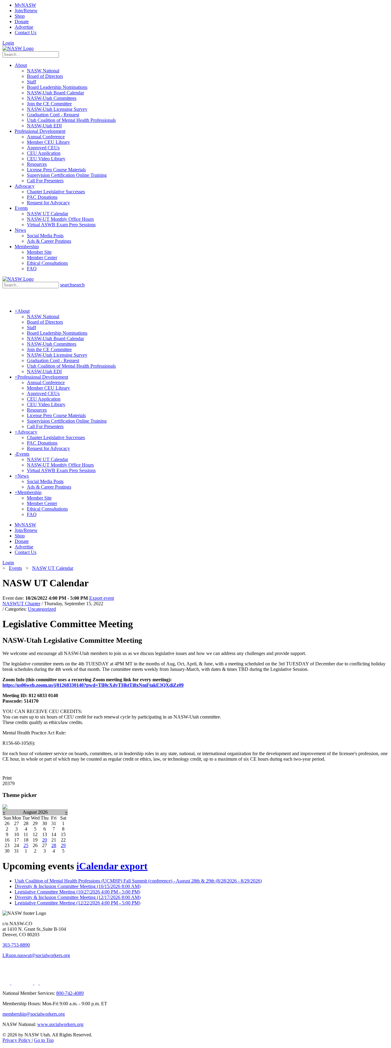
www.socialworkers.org (60, 1024)
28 (53, 845)
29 (63, 845)
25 (26, 845)
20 (44, 839)
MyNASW (25, 5)
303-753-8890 (16, 945)
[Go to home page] (18, 48)
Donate (22, 21)
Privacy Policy (17, 1040)
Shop (20, 16)
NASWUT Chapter (21, 603)
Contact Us (25, 32)
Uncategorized (42, 609)
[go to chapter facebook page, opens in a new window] (37, 982)
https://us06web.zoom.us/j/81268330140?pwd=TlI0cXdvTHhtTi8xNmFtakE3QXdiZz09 (93, 685)
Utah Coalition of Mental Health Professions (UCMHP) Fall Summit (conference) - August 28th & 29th (138, 880)
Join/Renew (26, 10)
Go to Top (44, 1040)
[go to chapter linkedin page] (22, 982)
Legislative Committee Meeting (77, 891)
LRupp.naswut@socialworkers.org (36, 955)
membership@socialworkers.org (33, 1014)
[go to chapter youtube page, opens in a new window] (50, 982)
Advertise (24, 27)
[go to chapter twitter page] (6, 982)
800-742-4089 (70, 993)
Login (8, 42)
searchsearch (72, 284)
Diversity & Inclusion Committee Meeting (78, 886)
